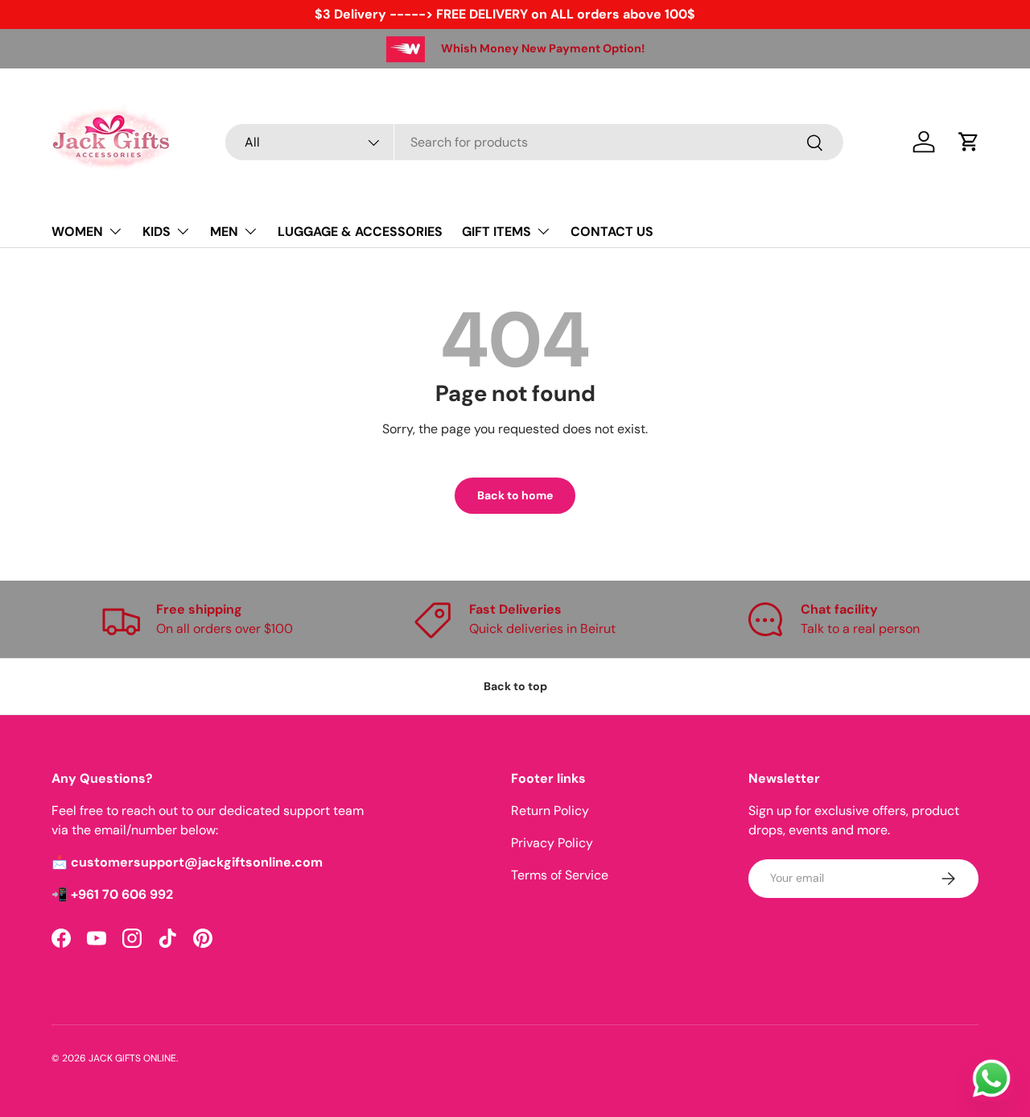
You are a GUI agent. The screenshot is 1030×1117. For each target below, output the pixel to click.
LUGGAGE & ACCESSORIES (360, 231)
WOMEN (77, 231)
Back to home (515, 495)
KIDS (156, 231)
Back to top (515, 686)
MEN (224, 231)
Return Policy (550, 810)
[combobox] (534, 142)
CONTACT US (612, 231)
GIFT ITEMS (496, 231)
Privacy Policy (552, 842)
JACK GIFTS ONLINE (132, 1058)
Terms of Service (559, 875)
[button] (969, 141)
